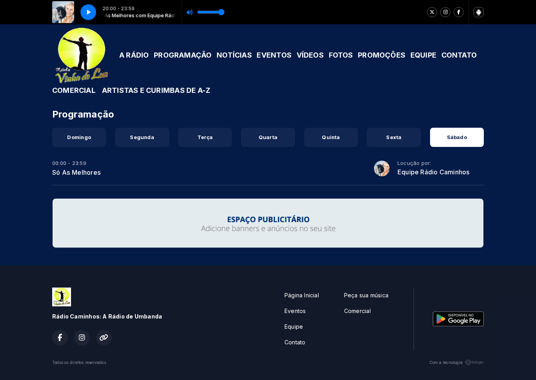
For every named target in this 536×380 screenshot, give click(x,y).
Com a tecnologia (446, 362)
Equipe (293, 326)
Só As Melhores (76, 172)
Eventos (295, 311)
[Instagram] (445, 12)
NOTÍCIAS (234, 55)
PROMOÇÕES (381, 55)
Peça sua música (366, 295)
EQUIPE (423, 55)
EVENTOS (274, 55)
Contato (294, 342)
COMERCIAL (73, 90)
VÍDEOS (310, 55)
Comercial (357, 311)
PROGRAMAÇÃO (182, 55)
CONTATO (459, 55)
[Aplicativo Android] (479, 12)
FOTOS (341, 55)
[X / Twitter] (432, 12)
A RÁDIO (134, 55)
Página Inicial (301, 295)
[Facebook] (459, 12)
